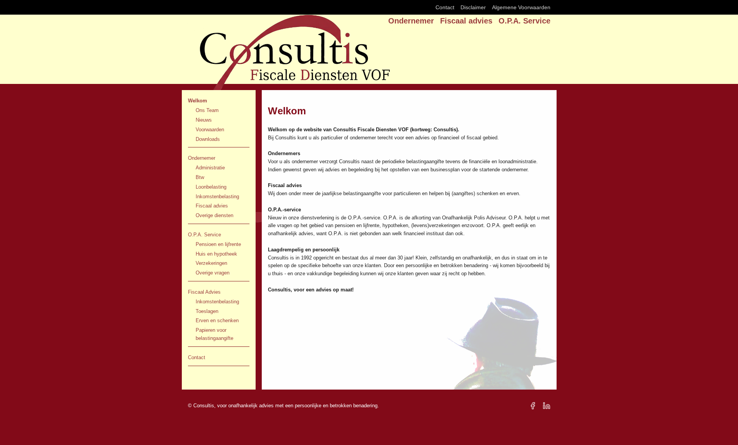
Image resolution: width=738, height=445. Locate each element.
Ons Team (207, 110)
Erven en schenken (217, 320)
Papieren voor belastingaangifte (214, 334)
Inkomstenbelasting (217, 196)
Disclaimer (473, 7)
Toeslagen (207, 311)
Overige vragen (212, 273)
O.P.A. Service (524, 21)
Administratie (210, 168)
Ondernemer (411, 21)
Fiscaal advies (466, 21)
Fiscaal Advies (204, 292)
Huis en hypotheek (216, 254)
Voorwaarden (210, 129)
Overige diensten (214, 215)
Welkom (197, 101)
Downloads (208, 139)
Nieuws (204, 120)
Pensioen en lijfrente (218, 244)
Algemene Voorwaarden (521, 7)
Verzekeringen (211, 263)
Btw (200, 177)
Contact (444, 7)
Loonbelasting (211, 187)
